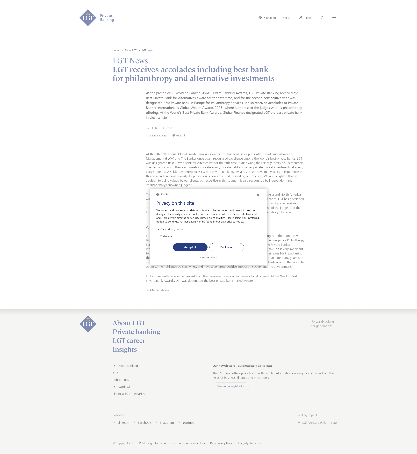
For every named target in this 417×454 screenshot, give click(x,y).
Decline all (226, 247)
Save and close (208, 257)
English (165, 194)
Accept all (190, 247)
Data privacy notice (172, 229)
